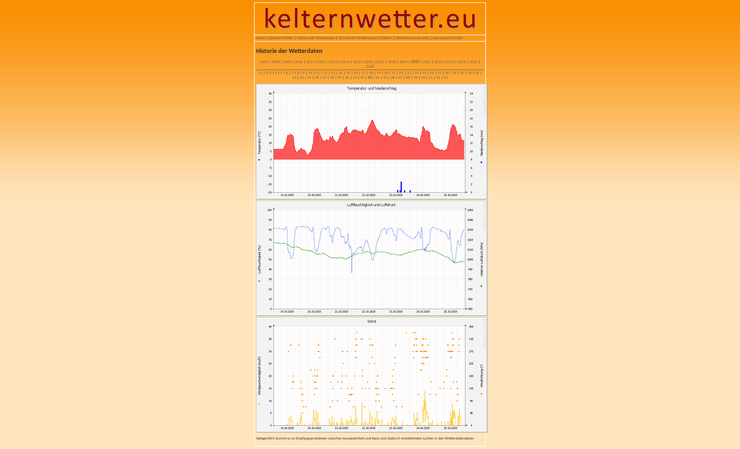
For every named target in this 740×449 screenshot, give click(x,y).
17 (363, 73)
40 (347, 78)
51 (431, 78)
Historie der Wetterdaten (316, 38)
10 (310, 73)
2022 (438, 62)
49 (416, 78)
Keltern (387, 38)
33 (294, 78)
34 (302, 78)
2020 (415, 62)
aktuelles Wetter (281, 38)
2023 (450, 62)
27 (439, 73)
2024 (462, 62)
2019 (403, 62)
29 (454, 73)
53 (446, 78)
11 (318, 73)
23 (409, 73)
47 (400, 78)
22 (401, 73)
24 (417, 73)
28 (447, 73)
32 (477, 73)
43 (370, 78)
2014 (345, 62)
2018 (392, 62)
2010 (299, 62)
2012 (322, 62)
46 (393, 78)
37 (325, 78)
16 (356, 73)
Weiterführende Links (412, 38)
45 (385, 78)
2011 (310, 62)
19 (379, 73)
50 (423, 78)
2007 (264, 62)
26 (432, 73)
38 (332, 78)
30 (462, 73)
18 (371, 73)
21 (394, 73)
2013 (334, 62)
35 (309, 78)
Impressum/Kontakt (447, 38)
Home (260, 38)
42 (362, 78)
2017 (380, 62)
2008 (275, 62)
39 (340, 78)
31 (470, 73)
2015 (357, 62)
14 (340, 73)
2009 (287, 62)
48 (408, 78)
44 (377, 78)
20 (386, 73)
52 (438, 78)
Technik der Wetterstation (358, 38)
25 (424, 73)
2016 (369, 62)
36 (317, 78)
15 (348, 73)
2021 (427, 62)
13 (333, 73)
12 (325, 73)
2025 (473, 62)
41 (355, 78)
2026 (370, 67)
